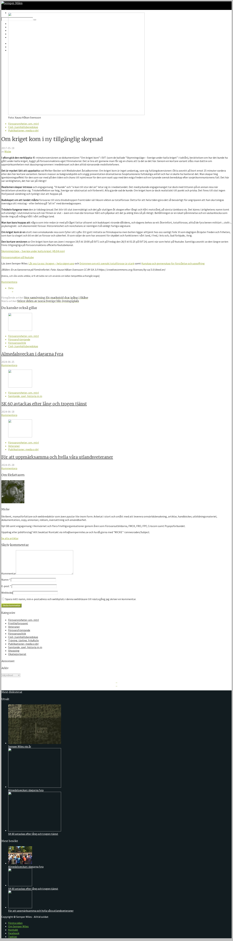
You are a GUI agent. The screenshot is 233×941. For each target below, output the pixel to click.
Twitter (12, 936)
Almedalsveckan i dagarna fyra (32, 354)
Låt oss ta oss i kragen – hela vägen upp (51, 263)
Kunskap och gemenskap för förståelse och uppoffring (173, 263)
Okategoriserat (17, 654)
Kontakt (13, 929)
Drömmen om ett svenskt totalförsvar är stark (106, 263)
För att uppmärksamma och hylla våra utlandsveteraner (57, 457)
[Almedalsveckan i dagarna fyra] (20, 330)
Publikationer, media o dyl (23, 130)
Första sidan (15, 923)
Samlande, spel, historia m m (25, 396)
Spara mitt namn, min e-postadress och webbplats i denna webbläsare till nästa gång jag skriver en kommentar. (70, 599)
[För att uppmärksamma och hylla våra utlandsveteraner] (20, 436)
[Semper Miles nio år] (34, 743)
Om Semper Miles (18, 926)
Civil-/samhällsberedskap (23, 127)
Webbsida (7, 592)
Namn (5, 579)
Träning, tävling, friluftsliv (23, 640)
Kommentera (9, 282)
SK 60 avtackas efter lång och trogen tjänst (44, 403)
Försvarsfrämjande (19, 339)
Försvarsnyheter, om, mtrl (23, 123)
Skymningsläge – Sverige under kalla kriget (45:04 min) (33, 251)
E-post (6, 586)
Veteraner (14, 446)
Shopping (13, 650)
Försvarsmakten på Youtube (17, 257)
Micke (7, 151)
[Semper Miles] (12, 3)
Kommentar (8, 573)
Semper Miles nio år (19, 746)
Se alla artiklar (9, 538)
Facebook (13, 933)
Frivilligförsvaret (18, 623)
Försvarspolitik (17, 343)
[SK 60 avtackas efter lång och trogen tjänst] (20, 386)
